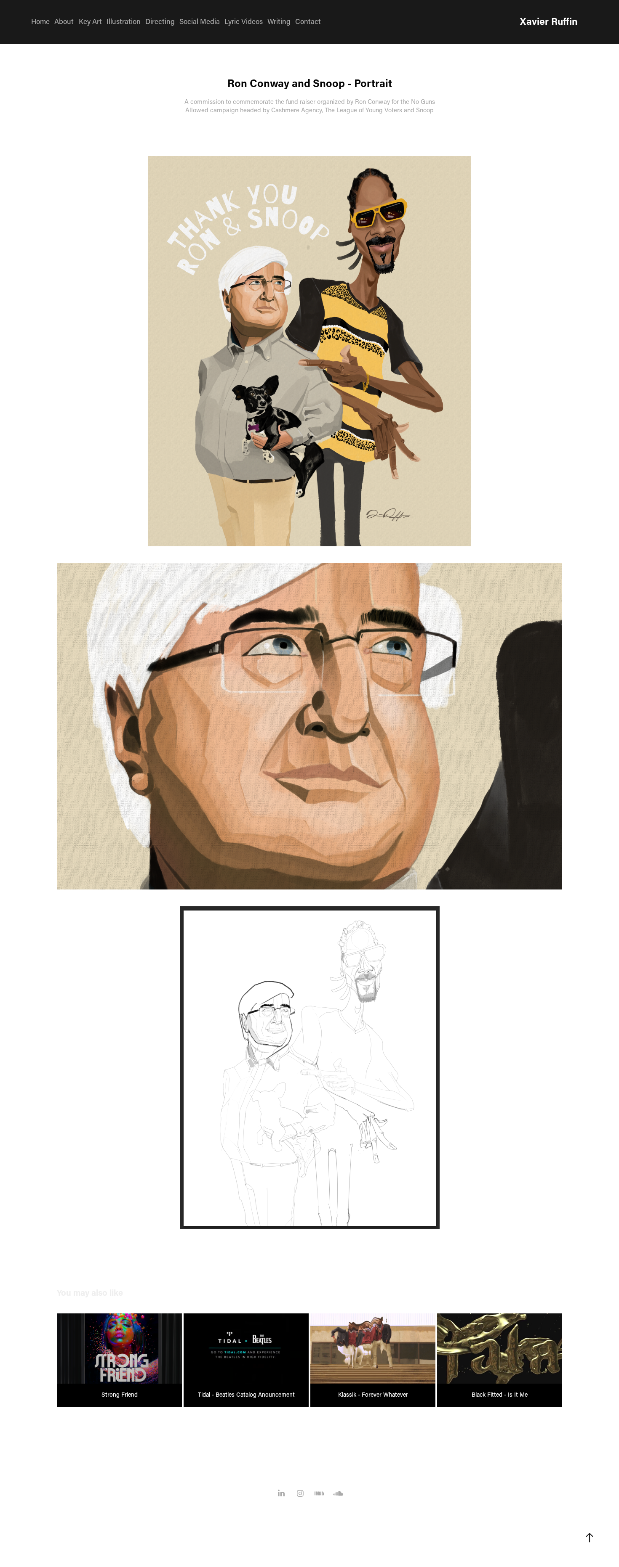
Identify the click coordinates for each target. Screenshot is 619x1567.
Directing (160, 21)
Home (40, 21)
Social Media (199, 21)
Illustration (124, 21)
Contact (308, 21)
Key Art (90, 21)
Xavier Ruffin (549, 21)
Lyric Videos (243, 21)
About (64, 21)
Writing (279, 21)
